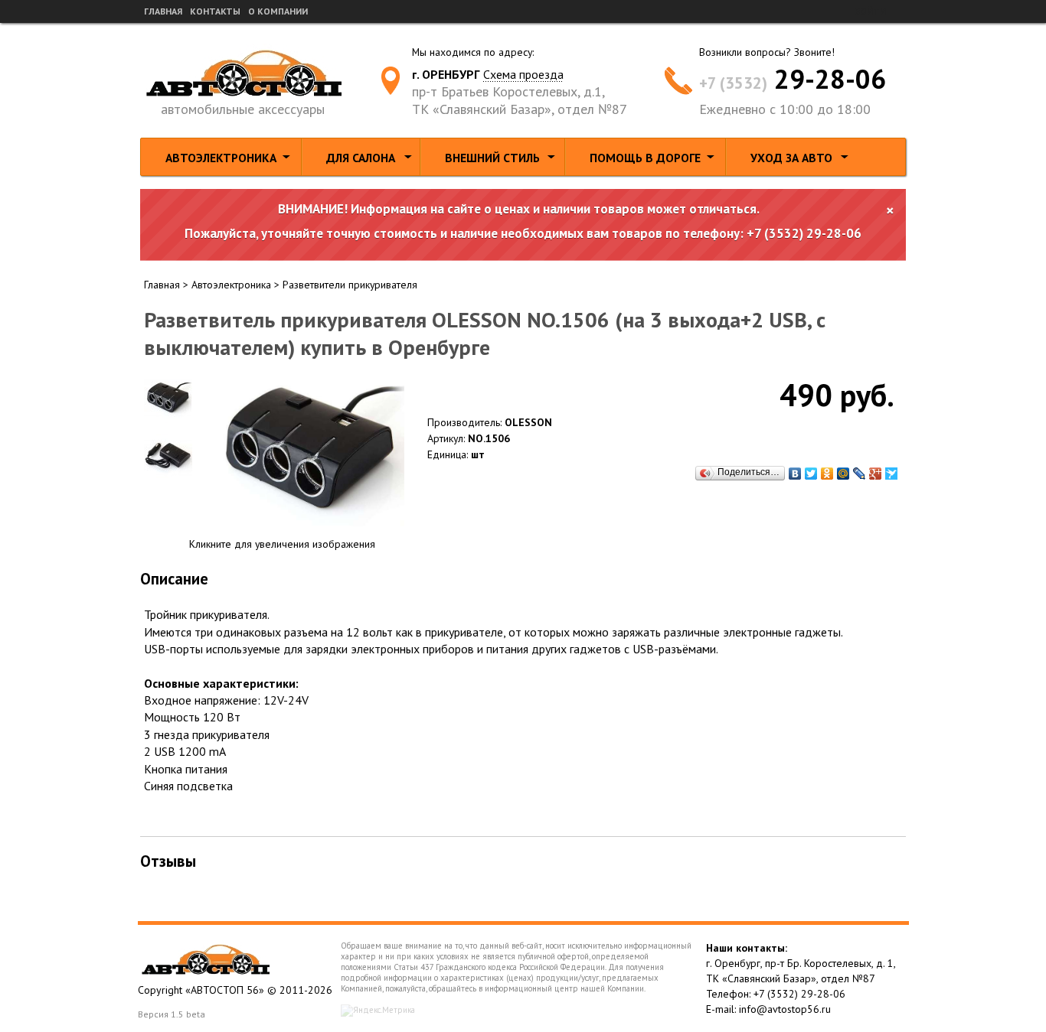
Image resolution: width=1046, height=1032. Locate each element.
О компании (278, 11)
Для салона (360, 157)
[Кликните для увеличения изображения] (308, 450)
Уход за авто (791, 157)
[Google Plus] (876, 473)
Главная (163, 11)
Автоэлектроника (220, 157)
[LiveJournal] (860, 473)
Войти (870, 11)
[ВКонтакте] (795, 473)
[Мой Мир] (843, 473)
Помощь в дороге (645, 157)
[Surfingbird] (892, 473)
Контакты (215, 11)
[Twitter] (811, 473)
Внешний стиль (492, 157)
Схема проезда (523, 74)
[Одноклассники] (827, 473)
